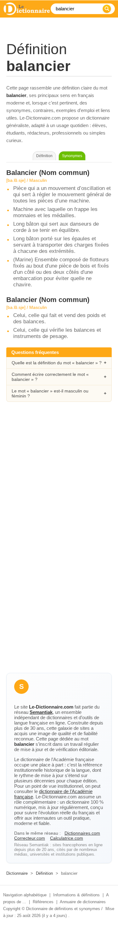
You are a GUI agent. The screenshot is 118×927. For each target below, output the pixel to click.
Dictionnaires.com (82, 833)
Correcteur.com (29, 838)
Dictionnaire (17, 873)
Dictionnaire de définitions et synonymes (63, 908)
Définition (44, 873)
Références (43, 901)
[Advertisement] (59, 474)
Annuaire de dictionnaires (83, 901)
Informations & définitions (76, 895)
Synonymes (72, 156)
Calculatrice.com (66, 838)
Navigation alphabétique (25, 895)
